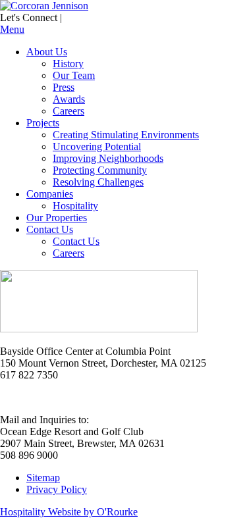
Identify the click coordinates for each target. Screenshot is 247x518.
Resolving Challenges (98, 182)
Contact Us (49, 229)
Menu (12, 29)
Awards (69, 99)
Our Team (74, 75)
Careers (68, 111)
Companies (49, 193)
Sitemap (43, 477)
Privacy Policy (56, 489)
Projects (42, 122)
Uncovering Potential (97, 146)
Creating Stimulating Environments (126, 134)
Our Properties (56, 217)
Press (63, 87)
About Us (46, 51)
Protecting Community (100, 170)
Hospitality (75, 205)
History (68, 63)
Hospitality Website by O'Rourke (69, 511)
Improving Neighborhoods (108, 158)
